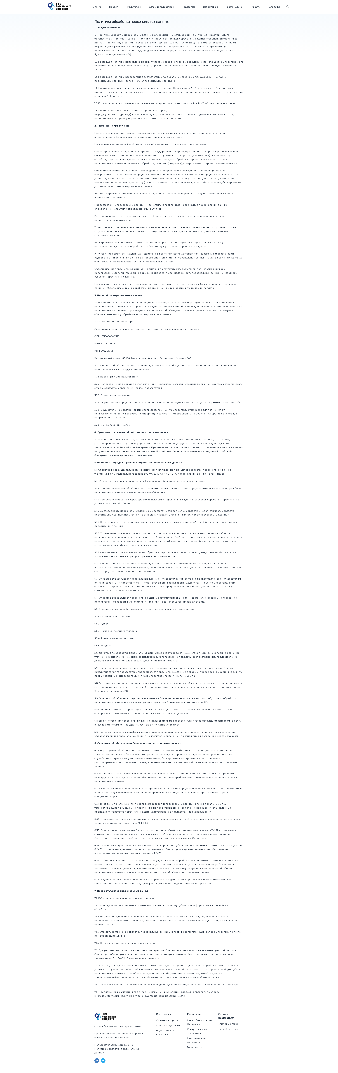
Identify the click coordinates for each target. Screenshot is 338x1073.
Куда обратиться (228, 1029)
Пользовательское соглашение (114, 1045)
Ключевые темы (228, 1024)
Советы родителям (168, 1025)
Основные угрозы (167, 1020)
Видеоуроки (195, 1047)
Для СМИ (274, 7)
